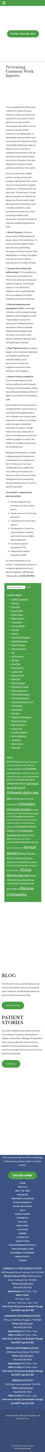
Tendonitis (16, 740)
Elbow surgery (17, 618)
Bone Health (17, 610)
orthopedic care (19, 769)
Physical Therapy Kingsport (22, 865)
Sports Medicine (18, 736)
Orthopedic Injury (19, 690)
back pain (17, 762)
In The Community (22, 1202)
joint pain (17, 765)
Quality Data (22, 1241)
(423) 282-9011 (26, 1283)
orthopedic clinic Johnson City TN (17, 776)
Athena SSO (22, 1218)
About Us (22, 1187)
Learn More (13, 1005)
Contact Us (22, 1237)
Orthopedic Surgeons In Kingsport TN (18, 820)
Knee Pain (15, 664)
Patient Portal (22, 1214)
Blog (22, 1210)
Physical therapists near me (15, 848)
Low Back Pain (31, 765)
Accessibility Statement (22, 1253)
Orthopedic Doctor (20, 686)
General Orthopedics (20, 637)
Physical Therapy (19, 721)
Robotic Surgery (18, 724)
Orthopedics (17, 705)
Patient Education (22, 1206)
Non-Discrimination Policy (22, 1245)
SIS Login (22, 1222)
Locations (22, 1229)
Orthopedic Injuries (18, 799)
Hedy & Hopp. (26, 1448)
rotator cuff (16, 728)
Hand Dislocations (19, 641)
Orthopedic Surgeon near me (23, 816)
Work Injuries (17, 743)
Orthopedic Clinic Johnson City (29, 773)
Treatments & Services (22, 1198)
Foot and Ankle (18, 626)
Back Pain (15, 607)
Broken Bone (17, 614)
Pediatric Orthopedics (21, 717)
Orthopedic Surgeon (20, 694)
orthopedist (11, 842)
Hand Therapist (18, 645)
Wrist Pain (16, 747)
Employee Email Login (22, 1249)
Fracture (15, 629)
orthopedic (10, 769)
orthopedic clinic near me (25, 779)
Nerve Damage (18, 683)
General (15, 633)
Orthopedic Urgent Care (22, 702)
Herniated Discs (18, 648)
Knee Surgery (17, 667)
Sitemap (23, 1260)
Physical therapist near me (26, 842)
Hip (13, 652)
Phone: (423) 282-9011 (23, 33)
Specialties (22, 1194)
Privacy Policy (22, 1256)
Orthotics (15, 713)
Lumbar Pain (16, 671)
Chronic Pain (25, 762)
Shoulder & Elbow (19, 732)
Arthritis (15, 603)
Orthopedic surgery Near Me (22, 839)
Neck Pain (15, 679)
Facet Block (16, 622)
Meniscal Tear (17, 675)
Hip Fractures (17, 656)
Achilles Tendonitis (19, 599)
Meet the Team (22, 1191)
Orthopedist (16, 709)
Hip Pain (15, 660)
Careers (23, 1233)
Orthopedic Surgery (20, 698)
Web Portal (22, 1225)
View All (11, 1064)
